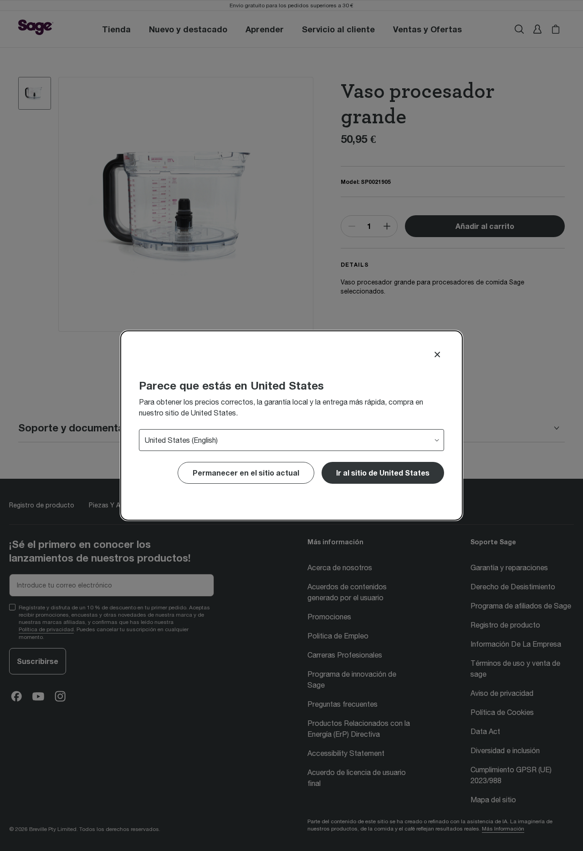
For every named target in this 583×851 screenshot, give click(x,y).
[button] (383, 473)
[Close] (437, 354)
